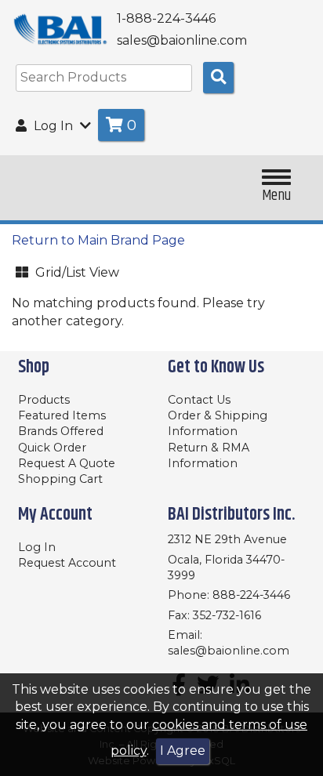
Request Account (67, 563)
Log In (37, 547)
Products (44, 400)
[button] (90, 270)
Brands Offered (60, 431)
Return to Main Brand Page (98, 240)
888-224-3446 (251, 595)
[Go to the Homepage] (61, 29)
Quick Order (52, 448)
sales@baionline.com (228, 651)
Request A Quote (66, 463)
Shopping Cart (60, 479)
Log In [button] (53, 125)
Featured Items (62, 415)
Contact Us (199, 400)
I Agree (182, 750)
